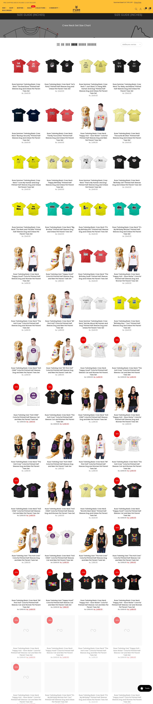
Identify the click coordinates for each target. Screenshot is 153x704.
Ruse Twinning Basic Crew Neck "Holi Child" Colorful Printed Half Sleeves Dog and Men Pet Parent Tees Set (26, 370)
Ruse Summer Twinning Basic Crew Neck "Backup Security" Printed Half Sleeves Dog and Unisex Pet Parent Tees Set (26, 136)
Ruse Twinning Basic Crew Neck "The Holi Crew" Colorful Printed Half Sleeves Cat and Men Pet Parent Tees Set (127, 371)
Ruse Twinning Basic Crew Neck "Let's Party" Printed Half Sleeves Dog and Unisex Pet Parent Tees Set (60, 86)
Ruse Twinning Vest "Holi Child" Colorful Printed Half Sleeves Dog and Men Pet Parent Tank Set (59, 464)
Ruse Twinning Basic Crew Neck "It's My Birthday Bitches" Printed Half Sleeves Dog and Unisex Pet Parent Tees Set (126, 230)
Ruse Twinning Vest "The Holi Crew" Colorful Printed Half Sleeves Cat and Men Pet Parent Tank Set (127, 558)
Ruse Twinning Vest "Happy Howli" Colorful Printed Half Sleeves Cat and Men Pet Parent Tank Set (59, 602)
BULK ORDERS (7, 10)
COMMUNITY (53, 8)
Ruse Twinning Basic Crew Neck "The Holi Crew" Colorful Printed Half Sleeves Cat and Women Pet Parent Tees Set (59, 418)
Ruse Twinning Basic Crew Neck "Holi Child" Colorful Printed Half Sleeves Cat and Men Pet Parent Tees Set (26, 511)
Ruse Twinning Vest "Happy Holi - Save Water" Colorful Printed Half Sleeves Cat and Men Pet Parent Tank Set (126, 650)
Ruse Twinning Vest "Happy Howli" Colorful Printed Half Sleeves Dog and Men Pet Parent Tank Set (59, 276)
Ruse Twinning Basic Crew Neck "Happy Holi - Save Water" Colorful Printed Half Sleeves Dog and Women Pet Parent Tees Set (127, 277)
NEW (3, 8)
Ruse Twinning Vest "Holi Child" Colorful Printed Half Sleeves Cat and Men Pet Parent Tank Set (26, 417)
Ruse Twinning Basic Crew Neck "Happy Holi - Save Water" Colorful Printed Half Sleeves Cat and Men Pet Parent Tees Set (93, 603)
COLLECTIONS (40, 8)
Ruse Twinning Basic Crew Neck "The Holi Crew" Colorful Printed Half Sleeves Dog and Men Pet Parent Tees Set (26, 465)
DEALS (31, 8)
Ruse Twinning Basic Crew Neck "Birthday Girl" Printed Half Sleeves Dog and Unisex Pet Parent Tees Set (126, 182)
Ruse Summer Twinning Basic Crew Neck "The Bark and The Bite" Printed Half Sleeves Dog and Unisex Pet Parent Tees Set (26, 230)
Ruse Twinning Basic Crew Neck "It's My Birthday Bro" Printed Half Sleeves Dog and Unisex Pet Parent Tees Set (93, 229)
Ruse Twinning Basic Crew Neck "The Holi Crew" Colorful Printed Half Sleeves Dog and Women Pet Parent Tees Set (26, 324)
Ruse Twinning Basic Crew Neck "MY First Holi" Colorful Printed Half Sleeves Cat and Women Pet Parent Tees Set (26, 603)
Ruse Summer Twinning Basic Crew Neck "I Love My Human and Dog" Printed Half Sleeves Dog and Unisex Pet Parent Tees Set (26, 183)
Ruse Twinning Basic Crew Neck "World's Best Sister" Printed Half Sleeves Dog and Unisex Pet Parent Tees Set (93, 512)
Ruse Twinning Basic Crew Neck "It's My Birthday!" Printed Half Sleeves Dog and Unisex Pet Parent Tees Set (93, 696)
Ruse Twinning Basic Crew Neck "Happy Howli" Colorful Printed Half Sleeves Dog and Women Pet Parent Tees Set (26, 277)
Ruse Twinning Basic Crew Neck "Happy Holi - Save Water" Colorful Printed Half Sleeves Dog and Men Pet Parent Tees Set (93, 136)
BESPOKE (20, 8)
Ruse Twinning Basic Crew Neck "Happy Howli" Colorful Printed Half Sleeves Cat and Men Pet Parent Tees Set (127, 512)
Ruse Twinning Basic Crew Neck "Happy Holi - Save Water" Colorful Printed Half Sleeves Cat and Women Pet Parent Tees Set (127, 603)
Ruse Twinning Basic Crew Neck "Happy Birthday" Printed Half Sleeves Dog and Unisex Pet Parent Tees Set (60, 183)
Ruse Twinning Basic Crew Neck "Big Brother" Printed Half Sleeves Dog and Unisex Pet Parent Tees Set (59, 229)
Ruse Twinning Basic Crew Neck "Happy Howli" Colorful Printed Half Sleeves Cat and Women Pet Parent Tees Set (93, 371)
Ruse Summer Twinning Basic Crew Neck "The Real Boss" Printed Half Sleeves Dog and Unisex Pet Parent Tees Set (26, 87)
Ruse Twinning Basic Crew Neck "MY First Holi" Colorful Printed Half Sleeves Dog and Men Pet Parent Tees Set (59, 324)
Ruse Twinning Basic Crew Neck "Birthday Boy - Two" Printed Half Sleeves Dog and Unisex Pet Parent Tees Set (127, 324)
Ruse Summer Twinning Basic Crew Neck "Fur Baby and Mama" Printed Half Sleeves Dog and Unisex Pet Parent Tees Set (127, 87)
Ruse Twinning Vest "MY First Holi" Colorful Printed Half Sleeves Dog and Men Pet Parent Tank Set (59, 370)
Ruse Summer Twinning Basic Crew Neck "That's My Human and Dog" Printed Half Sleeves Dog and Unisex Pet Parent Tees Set (93, 183)
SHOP (11, 8)
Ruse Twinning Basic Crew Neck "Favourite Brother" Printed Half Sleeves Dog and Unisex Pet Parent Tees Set (127, 136)
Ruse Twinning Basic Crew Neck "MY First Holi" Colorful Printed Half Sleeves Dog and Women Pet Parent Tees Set (93, 465)
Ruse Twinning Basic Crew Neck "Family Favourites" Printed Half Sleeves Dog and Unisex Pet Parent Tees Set (60, 136)
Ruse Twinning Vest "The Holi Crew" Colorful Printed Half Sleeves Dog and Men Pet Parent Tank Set (26, 558)
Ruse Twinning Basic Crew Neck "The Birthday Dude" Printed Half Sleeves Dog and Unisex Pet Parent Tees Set (93, 276)
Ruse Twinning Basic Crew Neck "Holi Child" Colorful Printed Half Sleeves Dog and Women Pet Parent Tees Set (60, 511)
